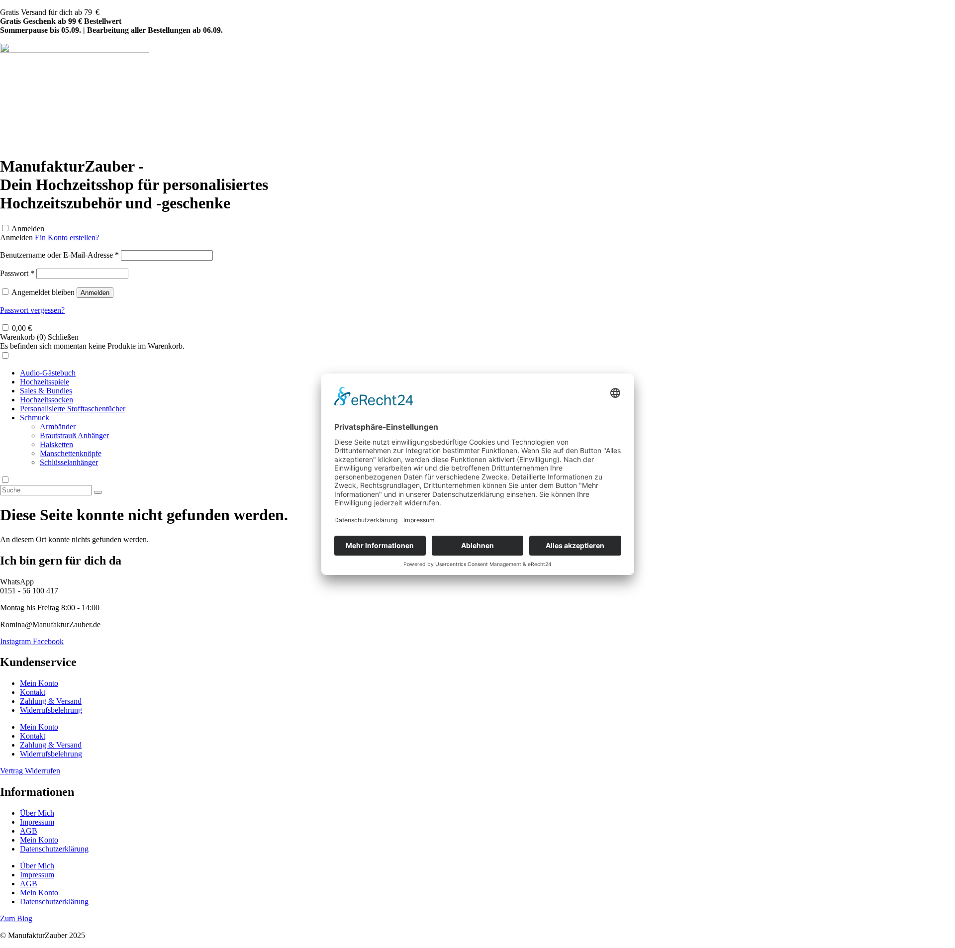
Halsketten (56, 444)
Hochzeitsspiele (44, 382)
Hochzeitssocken (46, 399)
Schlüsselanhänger (69, 462)
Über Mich (37, 813)
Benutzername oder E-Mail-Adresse (59, 255)
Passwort (17, 273)
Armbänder (58, 426)
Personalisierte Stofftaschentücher (72, 408)
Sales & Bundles (46, 390)
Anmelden (27, 228)
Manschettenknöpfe (70, 453)
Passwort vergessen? (32, 310)
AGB (28, 831)
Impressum (37, 822)
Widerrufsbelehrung (51, 710)
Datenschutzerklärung (54, 849)
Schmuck (34, 417)
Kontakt (32, 692)
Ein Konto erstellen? (67, 237)
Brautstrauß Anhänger (74, 435)
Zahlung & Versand (51, 701)
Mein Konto (39, 683)
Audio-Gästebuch (48, 373)
